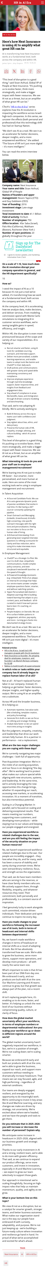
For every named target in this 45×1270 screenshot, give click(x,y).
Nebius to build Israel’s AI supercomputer (22, 666)
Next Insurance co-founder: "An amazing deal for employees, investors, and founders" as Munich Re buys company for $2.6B (22, 659)
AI (22, 1254)
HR (6, 1263)
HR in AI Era (31, 1254)
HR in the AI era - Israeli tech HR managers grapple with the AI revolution (21, 651)
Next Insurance (11, 1254)
